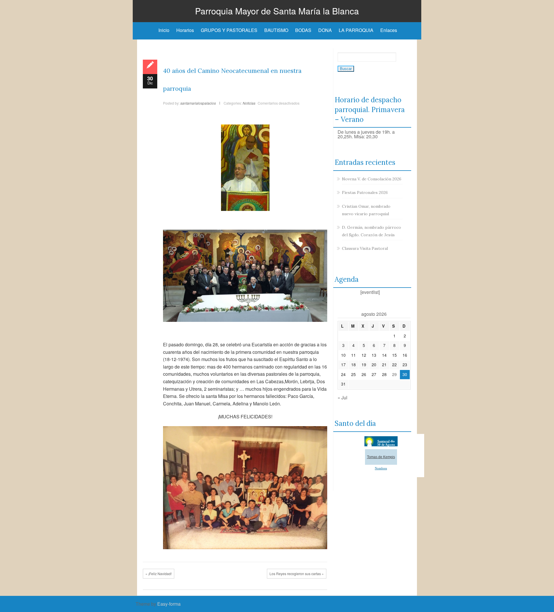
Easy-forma (169, 603)
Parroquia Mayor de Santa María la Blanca (277, 11)
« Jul (342, 397)
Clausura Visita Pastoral (365, 248)
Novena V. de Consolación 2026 (371, 179)
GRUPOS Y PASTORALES (229, 30)
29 (394, 374)
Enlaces (388, 30)
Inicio (163, 30)
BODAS (303, 30)
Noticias (249, 103)
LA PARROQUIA (356, 30)
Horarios (185, 30)
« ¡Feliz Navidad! (158, 573)
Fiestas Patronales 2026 (365, 192)
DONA (325, 30)
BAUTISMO (276, 30)
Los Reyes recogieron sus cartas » (296, 573)
